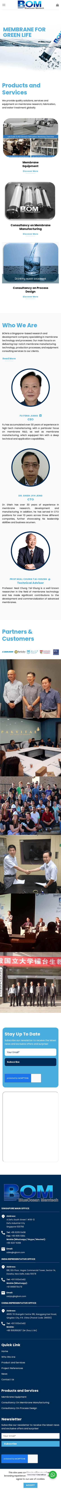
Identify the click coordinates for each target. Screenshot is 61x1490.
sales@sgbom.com (16, 1252)
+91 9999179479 (14, 1287)
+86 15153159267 (14, 1330)
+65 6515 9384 (18, 1236)
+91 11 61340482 (18, 1279)
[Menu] (4, 4)
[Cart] (57, 5)
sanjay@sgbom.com (16, 1296)
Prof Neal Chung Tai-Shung (29, 579)
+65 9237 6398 (14, 1243)
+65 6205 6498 (18, 1232)
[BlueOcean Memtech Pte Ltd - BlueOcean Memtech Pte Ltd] (30, 5)
